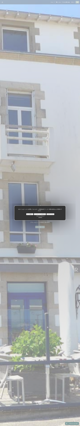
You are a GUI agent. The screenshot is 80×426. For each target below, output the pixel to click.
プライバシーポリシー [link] (40, 215)
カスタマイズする (50, 214)
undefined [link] (40, 217)
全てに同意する (30, 214)
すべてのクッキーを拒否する (40, 214)
